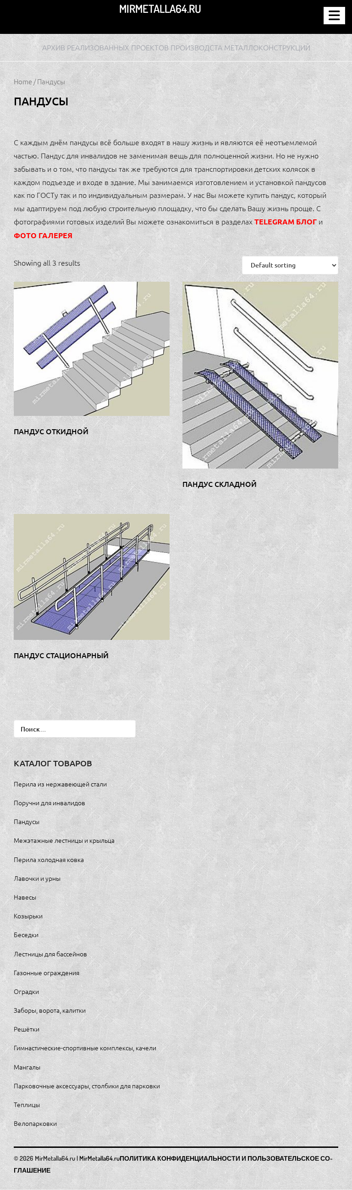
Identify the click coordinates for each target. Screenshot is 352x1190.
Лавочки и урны (37, 878)
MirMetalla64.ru (160, 8)
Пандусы (26, 821)
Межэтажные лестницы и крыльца (64, 840)
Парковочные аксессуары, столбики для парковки (87, 1085)
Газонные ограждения (46, 972)
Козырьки (28, 915)
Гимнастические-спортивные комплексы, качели (85, 1047)
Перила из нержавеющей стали (60, 783)
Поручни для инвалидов (49, 802)
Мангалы (27, 1066)
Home (23, 81)
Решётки (26, 1028)
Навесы (25, 896)
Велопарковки (35, 1123)
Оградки (26, 991)
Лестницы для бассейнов (50, 953)
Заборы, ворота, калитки (50, 1010)
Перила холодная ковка (49, 859)
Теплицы (27, 1104)
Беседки (26, 934)
